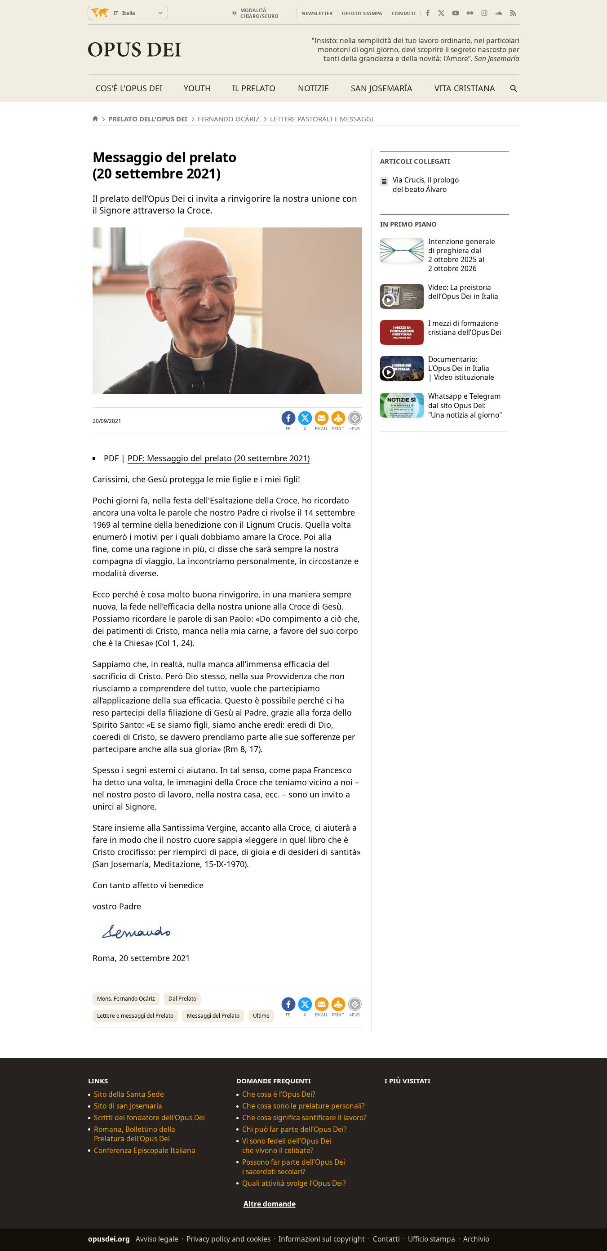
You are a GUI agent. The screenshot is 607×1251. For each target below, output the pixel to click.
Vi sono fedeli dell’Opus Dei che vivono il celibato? (286, 1145)
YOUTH (197, 88)
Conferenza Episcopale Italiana (144, 1150)
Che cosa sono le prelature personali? (303, 1106)
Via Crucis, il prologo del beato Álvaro (426, 184)
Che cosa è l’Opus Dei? (278, 1094)
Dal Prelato (182, 998)
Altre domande (270, 1204)
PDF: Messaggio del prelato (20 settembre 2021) (219, 458)
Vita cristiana (464, 88)
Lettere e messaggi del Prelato (135, 1015)
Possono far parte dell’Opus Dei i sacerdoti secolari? (293, 1167)
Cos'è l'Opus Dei (129, 88)
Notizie (313, 88)
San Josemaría (381, 88)
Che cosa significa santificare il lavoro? (304, 1117)
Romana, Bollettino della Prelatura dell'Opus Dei (134, 1134)
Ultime (261, 1015)
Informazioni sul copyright (322, 1239)
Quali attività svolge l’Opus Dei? (294, 1183)
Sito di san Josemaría (128, 1106)
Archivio (476, 1239)
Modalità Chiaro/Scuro (259, 13)
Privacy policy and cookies (228, 1239)
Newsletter (316, 13)
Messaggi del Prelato (213, 1015)
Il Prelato (253, 88)
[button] (338, 421)
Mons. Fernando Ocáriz (126, 998)
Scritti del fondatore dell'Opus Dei (149, 1117)
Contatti (404, 13)
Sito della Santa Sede (129, 1094)
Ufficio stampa (362, 13)
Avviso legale (157, 1239)
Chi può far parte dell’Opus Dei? (294, 1129)
